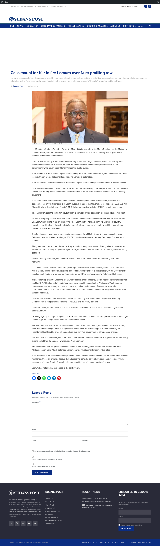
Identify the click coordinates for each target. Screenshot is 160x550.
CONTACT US (129, 26)
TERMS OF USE (14, 6)
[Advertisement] (80, 49)
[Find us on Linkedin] (35, 523)
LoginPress (49, 514)
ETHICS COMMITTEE (42, 6)
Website (85, 440)
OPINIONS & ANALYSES (97, 26)
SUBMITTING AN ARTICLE (61, 6)
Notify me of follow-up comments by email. (47, 459)
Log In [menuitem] (7, 2)
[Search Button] (150, 25)
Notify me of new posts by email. (43, 466)
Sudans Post (18, 86)
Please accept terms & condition (131, 525)
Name (35, 429)
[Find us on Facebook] (145, 6)
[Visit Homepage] (26, 19)
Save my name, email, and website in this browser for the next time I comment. (62, 451)
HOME (11, 26)
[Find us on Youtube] (29, 523)
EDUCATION (32, 26)
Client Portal (49, 502)
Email (35, 440)
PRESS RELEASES (76, 26)
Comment (36, 402)
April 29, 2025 (33, 86)
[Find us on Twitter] (149, 6)
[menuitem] (2, 2)
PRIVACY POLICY (27, 6)
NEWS (20, 26)
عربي (140, 26)
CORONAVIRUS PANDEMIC (53, 26)
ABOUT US (115, 26)
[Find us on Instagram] (23, 523)
